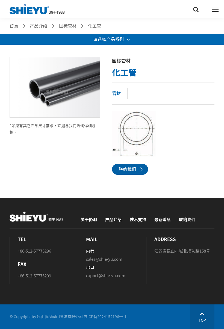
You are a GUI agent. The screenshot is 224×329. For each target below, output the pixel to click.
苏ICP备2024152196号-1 (105, 317)
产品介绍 (113, 220)
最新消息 (162, 220)
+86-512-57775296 (34, 251)
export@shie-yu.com (105, 276)
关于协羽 (89, 220)
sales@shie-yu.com (104, 259)
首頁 (14, 26)
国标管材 (67, 26)
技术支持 (138, 220)
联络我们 (127, 169)
